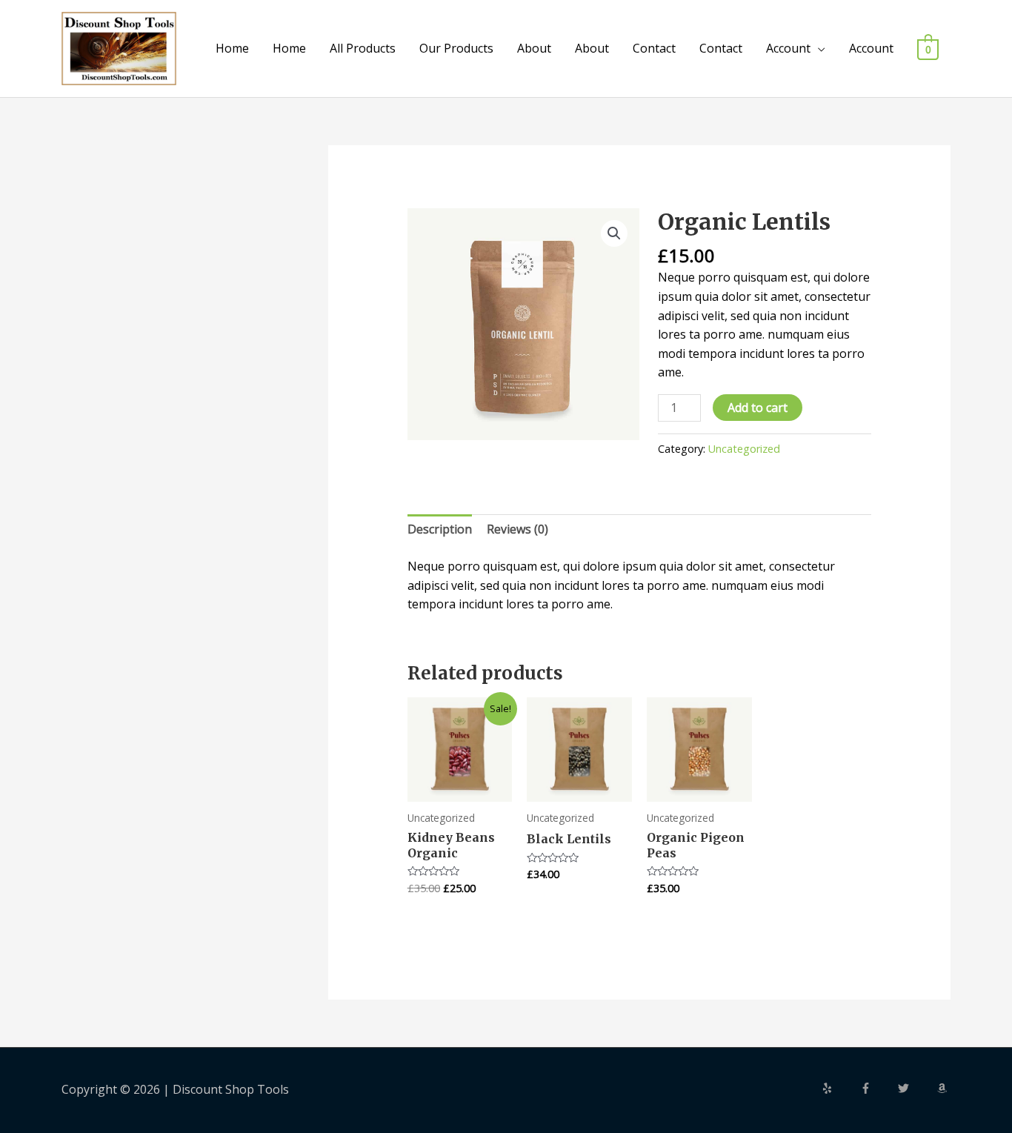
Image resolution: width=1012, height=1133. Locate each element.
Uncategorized (744, 449)
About (534, 48)
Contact (654, 48)
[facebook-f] (878, 1088)
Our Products (456, 48)
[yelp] (839, 1088)
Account (788, 48)
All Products (363, 48)
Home (232, 48)
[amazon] (943, 1088)
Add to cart (758, 407)
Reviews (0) (517, 529)
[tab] (439, 529)
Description (439, 529)
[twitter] (915, 1088)
